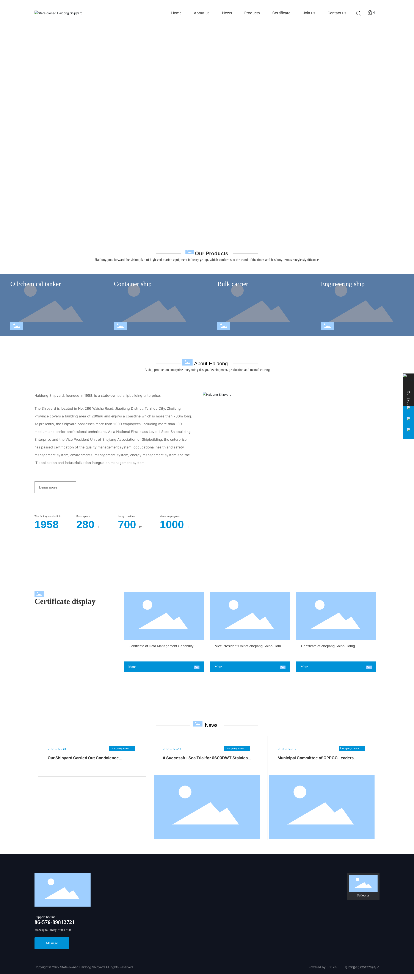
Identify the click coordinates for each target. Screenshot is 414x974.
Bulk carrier (232, 283)
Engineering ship (343, 283)
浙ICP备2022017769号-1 (362, 967)
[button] (403, 104)
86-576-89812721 (54, 922)
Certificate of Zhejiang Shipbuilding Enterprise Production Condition (328, 648)
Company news (120, 748)
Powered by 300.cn (323, 967)
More (132, 667)
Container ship (133, 283)
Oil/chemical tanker (35, 283)
